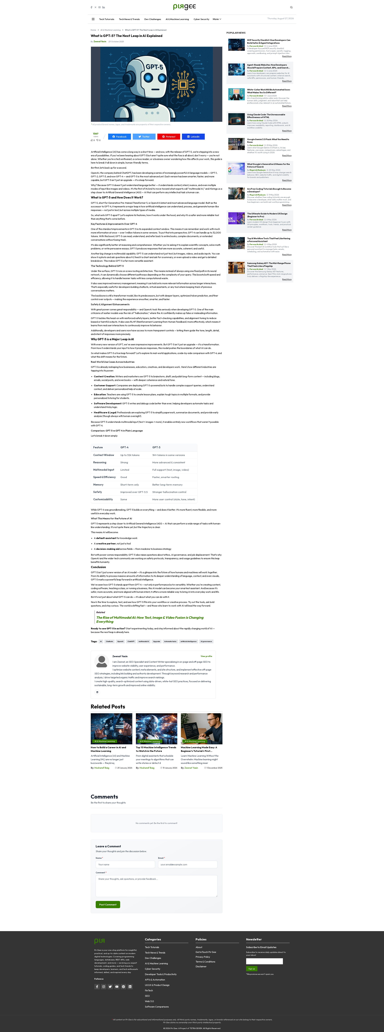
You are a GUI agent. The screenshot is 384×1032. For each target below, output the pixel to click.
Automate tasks (170, 641)
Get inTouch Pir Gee (206, 951)
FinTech (149, 990)
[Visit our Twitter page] (110, 986)
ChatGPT (131, 641)
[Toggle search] (291, 7)
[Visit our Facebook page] (97, 986)
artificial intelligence (188, 641)
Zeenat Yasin (100, 41)
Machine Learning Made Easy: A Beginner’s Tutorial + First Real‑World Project (199, 749)
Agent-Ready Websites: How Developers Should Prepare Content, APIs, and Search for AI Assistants (267, 68)
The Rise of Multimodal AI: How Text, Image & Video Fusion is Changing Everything (149, 619)
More (216, 19)
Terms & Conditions (205, 961)
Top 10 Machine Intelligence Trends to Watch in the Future (156, 749)
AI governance (206, 641)
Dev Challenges (152, 19)
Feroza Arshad (256, 46)
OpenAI (120, 641)
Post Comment (108, 904)
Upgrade (156, 641)
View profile (206, 656)
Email (161, 858)
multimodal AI (144, 641)
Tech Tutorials (106, 19)
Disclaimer (201, 966)
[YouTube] (99, 7)
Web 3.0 (149, 1001)
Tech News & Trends (129, 19)
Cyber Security (201, 19)
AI (101, 641)
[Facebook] (91, 7)
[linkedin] (97, 692)
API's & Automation (155, 979)
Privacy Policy (203, 956)
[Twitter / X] (95, 7)
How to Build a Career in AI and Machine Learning (108, 749)
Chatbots (109, 641)
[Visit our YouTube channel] (117, 986)
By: (100, 767)
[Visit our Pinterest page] (123, 986)
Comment (101, 872)
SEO (147, 995)
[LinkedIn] (103, 7)
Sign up (252, 968)
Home (93, 30)
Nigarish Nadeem (258, 170)
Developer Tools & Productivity (161, 974)
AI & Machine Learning (177, 19)
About (199, 947)
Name (99, 858)
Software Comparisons (157, 1006)
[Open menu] (93, 19)
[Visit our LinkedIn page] (130, 986)
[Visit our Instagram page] (103, 986)
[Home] (192, 7)
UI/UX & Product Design (157, 985)
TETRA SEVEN (196, 1028)
